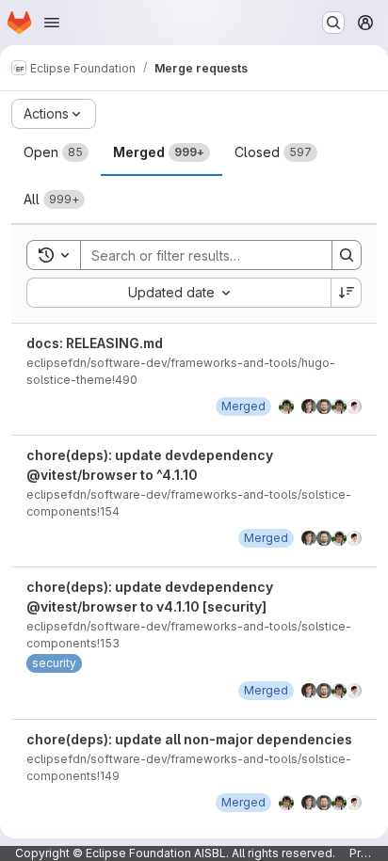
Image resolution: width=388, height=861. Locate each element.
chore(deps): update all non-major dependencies (189, 739)
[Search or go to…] (333, 22)
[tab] (56, 152)
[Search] (346, 255)
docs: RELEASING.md (94, 343)
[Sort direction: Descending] (346, 293)
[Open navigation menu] (52, 23)
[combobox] (178, 293)
